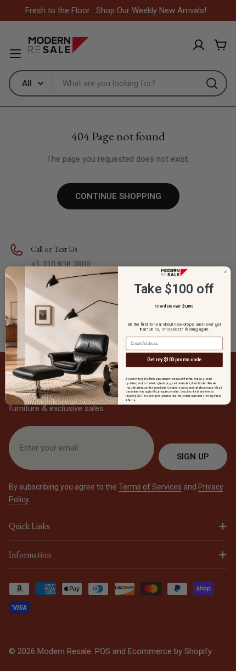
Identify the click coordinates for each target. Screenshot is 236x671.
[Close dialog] (225, 272)
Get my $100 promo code (174, 359)
